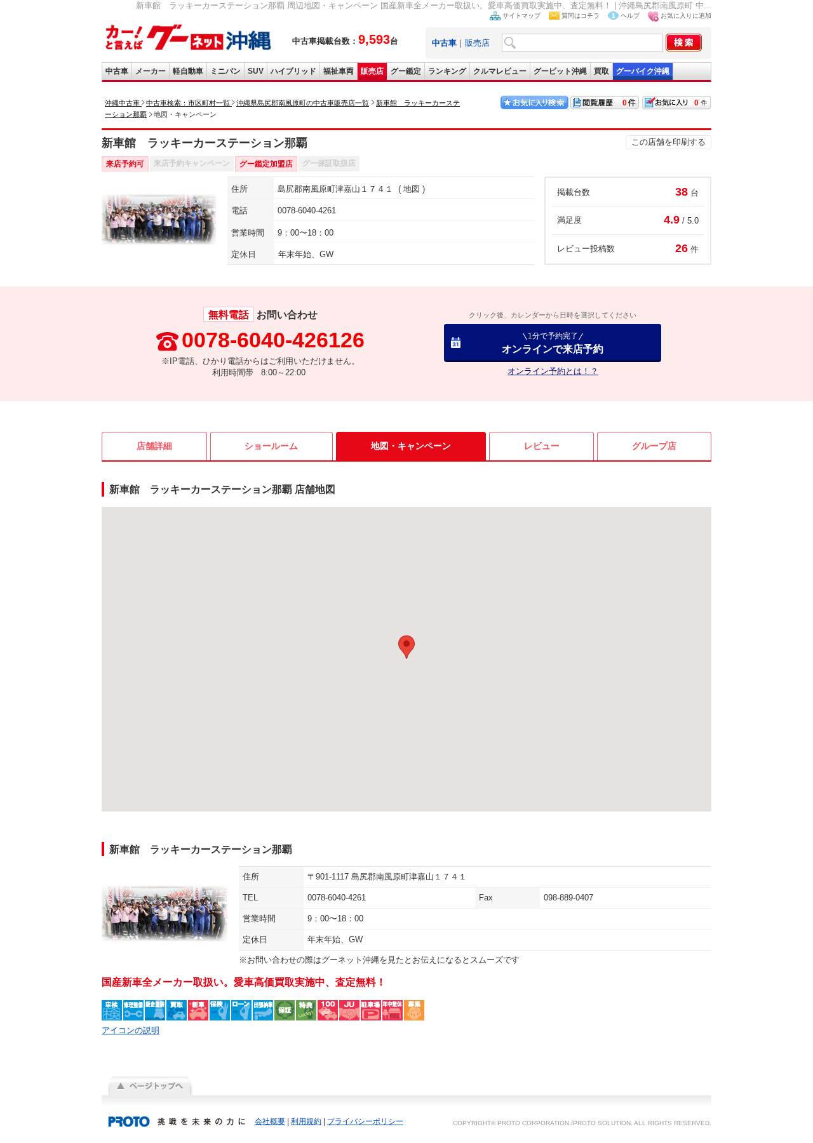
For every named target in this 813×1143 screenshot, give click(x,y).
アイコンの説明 (130, 1030)
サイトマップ (521, 15)
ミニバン (225, 71)
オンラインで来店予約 (552, 342)
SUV (256, 71)
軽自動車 (188, 71)
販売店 (477, 43)
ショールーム (271, 446)
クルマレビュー (500, 71)
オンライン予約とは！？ (552, 371)
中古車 (116, 71)
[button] (406, 647)
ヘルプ (630, 15)
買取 (601, 71)
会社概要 (270, 1121)
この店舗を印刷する (668, 142)
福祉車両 (338, 71)
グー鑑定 (406, 71)
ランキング (447, 71)
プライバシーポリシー (365, 1121)
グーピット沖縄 (560, 71)
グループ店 (654, 446)
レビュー (542, 446)
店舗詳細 (154, 446)
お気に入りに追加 (686, 15)
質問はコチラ (580, 15)
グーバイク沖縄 (642, 71)
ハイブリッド (293, 71)
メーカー (150, 71)
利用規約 (306, 1121)
